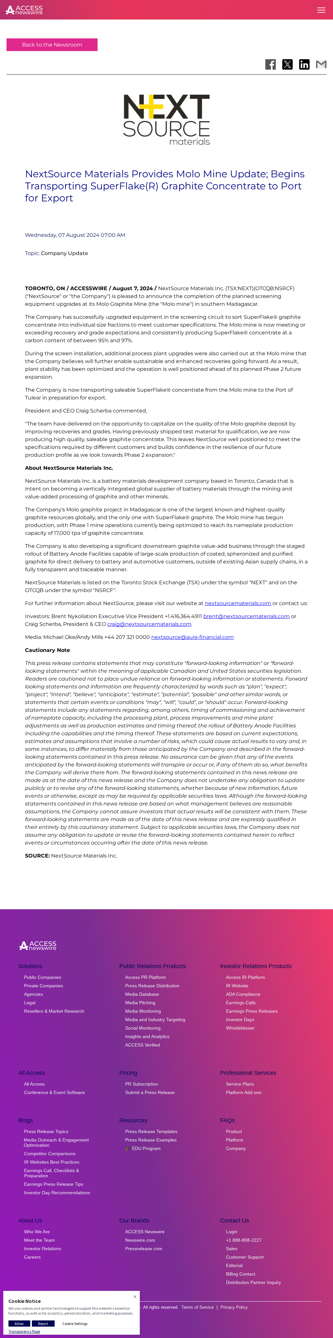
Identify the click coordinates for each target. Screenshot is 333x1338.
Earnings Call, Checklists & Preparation (51, 1173)
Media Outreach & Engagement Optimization (56, 1142)
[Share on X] (287, 64)
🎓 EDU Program (143, 1148)
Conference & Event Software (54, 1092)
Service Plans (240, 1084)
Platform (234, 1139)
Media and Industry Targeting (155, 1019)
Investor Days (240, 1019)
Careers (32, 1257)
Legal (29, 1002)
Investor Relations (42, 1248)
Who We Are (37, 1231)
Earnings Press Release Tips (53, 1184)
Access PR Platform (145, 977)
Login (231, 1231)
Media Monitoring (143, 1011)
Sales (231, 1248)
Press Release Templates (151, 1131)
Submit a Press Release (150, 1092)
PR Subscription (141, 1084)
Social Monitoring (143, 1028)
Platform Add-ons (243, 1092)
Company (236, 1148)
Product (234, 1131)
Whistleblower (240, 1028)
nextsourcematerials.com (238, 603)
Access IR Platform (245, 977)
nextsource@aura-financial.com (192, 637)
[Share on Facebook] (270, 64)
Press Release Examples (151, 1139)
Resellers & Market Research (54, 1011)
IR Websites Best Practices (51, 1162)
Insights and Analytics (147, 1036)
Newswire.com (140, 1240)
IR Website (237, 985)
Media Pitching (140, 1002)
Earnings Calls (241, 1002)
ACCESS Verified (142, 1044)
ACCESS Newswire (145, 1231)
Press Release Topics (46, 1131)
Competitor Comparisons (49, 1153)
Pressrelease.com (143, 1248)
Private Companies (43, 985)
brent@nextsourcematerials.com (246, 616)
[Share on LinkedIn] (304, 64)
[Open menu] (321, 10)
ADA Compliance (243, 994)
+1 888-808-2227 (244, 1240)
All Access (34, 1084)
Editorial (234, 1265)
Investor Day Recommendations (57, 1192)
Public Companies (42, 977)
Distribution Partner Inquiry (253, 1282)
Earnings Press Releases (252, 1011)
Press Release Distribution (152, 985)
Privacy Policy (234, 1307)
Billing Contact (240, 1274)
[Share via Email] (321, 64)
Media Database (142, 994)
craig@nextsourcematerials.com (149, 624)
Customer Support (245, 1257)
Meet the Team (39, 1240)
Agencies (33, 994)
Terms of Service (197, 1307)
